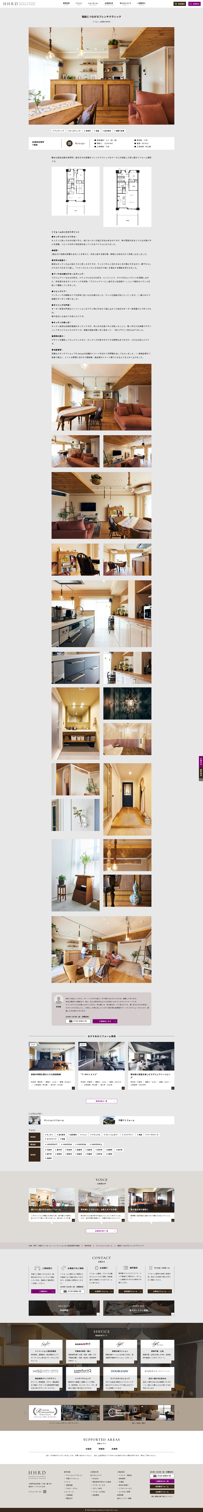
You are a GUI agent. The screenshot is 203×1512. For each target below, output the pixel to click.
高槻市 (109, 1150)
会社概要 (96, 1495)
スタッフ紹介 (97, 1488)
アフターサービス (99, 1485)
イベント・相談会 (125, 1475)
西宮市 (69, 1154)
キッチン (50, 1135)
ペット (84, 1135)
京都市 (49, 1158)
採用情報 (120, 1495)
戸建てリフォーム (72, 1478)
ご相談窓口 (43, 1291)
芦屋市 (89, 1154)
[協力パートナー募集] (138, 1308)
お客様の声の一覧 (101, 1231)
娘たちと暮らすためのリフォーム (46, 1209)
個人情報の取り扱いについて (162, 1496)
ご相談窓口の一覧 (162, 1481)
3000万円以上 (96, 1144)
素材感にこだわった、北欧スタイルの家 (99, 1209)
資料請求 (181, 4)
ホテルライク (52, 1139)
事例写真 (88, 1246)
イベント (67, 1482)
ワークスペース (152, 1135)
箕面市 (79, 1150)
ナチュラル (96, 1135)
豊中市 (59, 1150)
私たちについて (96, 1475)
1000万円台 (67, 1144)
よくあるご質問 (124, 1492)
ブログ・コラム (71, 1488)
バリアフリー (129, 1135)
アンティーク (59, 131)
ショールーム (69, 1492)
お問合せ (196, 4)
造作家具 (107, 131)
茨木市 (99, 1150)
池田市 (89, 1150)
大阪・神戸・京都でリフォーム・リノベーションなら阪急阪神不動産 (54, 1246)
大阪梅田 (69, 1495)
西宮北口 (69, 1498)
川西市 (109, 1154)
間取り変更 (120, 131)
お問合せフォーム (159, 1291)
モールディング (75, 131)
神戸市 (49, 1154)
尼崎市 (59, 1154)
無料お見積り (124, 1485)
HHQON (95, 1478)
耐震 (63, 1139)
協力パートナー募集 (124, 1498)
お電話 (121, 1482)
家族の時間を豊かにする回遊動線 (46, 1074)
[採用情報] (64, 1308)
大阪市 (49, 1150)
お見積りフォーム (101, 1291)
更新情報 (69, 1485)
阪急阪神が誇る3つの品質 (102, 1482)
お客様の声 (94, 1472)
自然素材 (73, 1135)
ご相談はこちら (105, 1021)
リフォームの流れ (99, 1492)
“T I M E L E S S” (89, 1074)
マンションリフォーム (104, 1246)
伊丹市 (99, 1154)
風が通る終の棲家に (139, 1209)
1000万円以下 (52, 1144)
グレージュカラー (112, 1135)
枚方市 (119, 1150)
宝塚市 (88, 131)
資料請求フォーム (130, 1291)
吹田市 (69, 1150)
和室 (140, 1135)
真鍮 (97, 131)
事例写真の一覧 (101, 1101)
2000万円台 (81, 1144)
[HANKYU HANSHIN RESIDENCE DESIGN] (19, 3)
